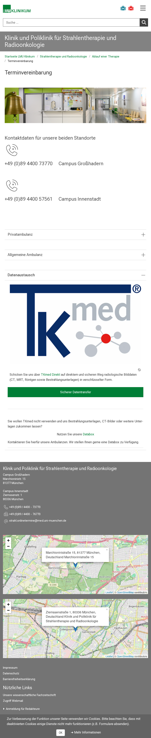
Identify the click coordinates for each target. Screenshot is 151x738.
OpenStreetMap (125, 592)
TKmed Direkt (50, 374)
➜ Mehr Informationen (86, 732)
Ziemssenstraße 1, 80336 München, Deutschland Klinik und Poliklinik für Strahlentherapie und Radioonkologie (72, 616)
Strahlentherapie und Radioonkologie (63, 56)
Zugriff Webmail (13, 701)
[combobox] (75, 22)
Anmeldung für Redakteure (23, 709)
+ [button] (8, 540)
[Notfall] (131, 9)
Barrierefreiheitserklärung (19, 679)
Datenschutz (11, 673)
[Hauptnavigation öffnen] (143, 8)
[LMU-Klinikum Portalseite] (16, 9)
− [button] (8, 546)
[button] (37, 521)
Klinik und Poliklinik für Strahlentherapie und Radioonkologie (60, 41)
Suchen (144, 22)
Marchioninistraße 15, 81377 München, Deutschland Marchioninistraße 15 (73, 554)
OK (60, 732)
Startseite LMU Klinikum (20, 56)
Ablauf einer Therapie (105, 56)
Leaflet (109, 592)
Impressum (10, 667)
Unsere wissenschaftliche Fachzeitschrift (29, 695)
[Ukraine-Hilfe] (123, 9)
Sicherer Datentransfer (75, 392)
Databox (88, 434)
